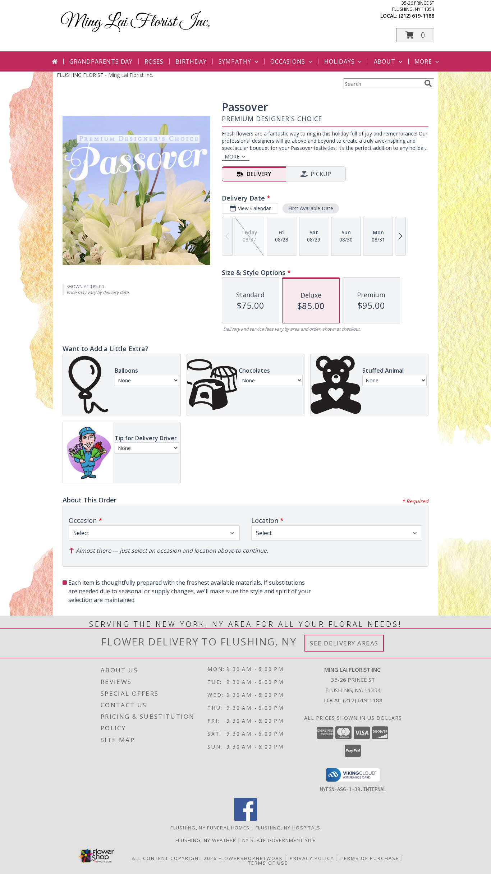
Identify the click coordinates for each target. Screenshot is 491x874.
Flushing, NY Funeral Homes (209, 827)
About (384, 61)
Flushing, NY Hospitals (288, 827)
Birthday (190, 61)
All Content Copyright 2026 (174, 858)
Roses (154, 61)
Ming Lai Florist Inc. (135, 22)
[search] (428, 83)
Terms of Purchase (370, 858)
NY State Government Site (279, 840)
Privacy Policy (312, 858)
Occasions (287, 61)
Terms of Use (268, 863)
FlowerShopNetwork (251, 858)
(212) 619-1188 (416, 15)
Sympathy (235, 61)
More (423, 61)
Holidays (339, 61)
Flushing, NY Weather (205, 840)
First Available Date (310, 208)
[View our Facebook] (245, 818)
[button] (415, 35)
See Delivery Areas (344, 643)
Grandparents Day (101, 61)
